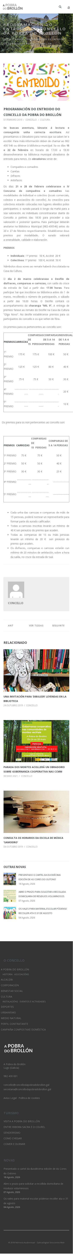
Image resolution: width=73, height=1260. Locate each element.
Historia (8, 974)
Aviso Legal (10, 1098)
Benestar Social (12, 991)
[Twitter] (30, 1237)
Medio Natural (11, 1018)
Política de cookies (29, 1098)
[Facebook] (42, 1237)
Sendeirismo (12, 1132)
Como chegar (13, 1138)
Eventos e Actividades (33, 1001)
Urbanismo (8, 1012)
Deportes (7, 1006)
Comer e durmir (14, 1144)
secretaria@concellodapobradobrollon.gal (27, 1089)
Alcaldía (7, 979)
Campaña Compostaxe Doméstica (23, 1029)
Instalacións (10, 1001)
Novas (19, 39)
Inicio (7, 39)
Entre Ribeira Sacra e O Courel (24, 1127)
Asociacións (21, 974)
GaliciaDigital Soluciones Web (51, 1242)
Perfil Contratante (14, 1023)
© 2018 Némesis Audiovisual (21, 1242)
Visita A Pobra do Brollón (22, 1121)
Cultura (45, 119)
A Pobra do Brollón (15, 969)
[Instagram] (36, 1237)
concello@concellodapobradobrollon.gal (26, 1084)
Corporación (10, 985)
